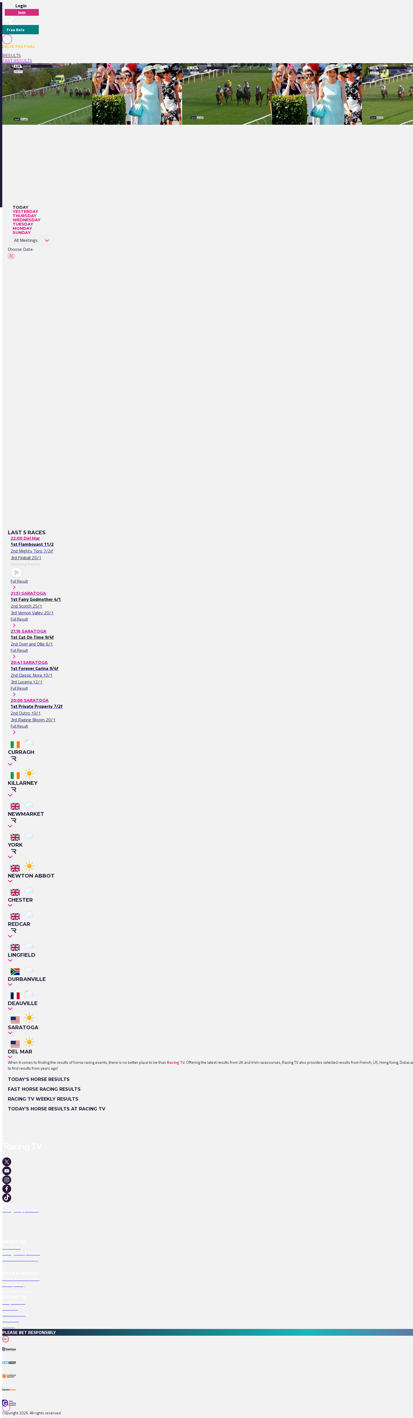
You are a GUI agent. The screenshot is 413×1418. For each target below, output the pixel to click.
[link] (20, 55)
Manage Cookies (17, 1291)
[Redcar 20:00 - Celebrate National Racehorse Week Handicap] (57, 73)
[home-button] (7, 20)
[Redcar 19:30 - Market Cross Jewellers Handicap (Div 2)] (231, 73)
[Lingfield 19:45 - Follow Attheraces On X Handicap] (137, 73)
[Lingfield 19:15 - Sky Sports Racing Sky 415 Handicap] (319, 73)
